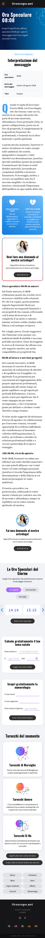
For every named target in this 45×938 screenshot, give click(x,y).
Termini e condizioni (22, 910)
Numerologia (33, 891)
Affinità (32, 886)
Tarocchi (12, 891)
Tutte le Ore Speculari (22, 54)
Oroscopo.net (22, 3)
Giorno (12, 875)
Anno (32, 880)
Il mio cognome (11, 701)
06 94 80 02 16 (22, 275)
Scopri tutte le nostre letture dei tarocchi (22, 862)
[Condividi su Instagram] (19, 918)
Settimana (32, 875)
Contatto (22, 912)
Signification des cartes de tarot (22, 856)
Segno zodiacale (12, 886)
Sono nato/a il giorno (13, 708)
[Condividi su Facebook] (25, 918)
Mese (12, 880)
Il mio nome (9, 694)
